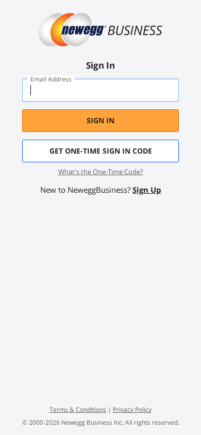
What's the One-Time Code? (100, 171)
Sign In (100, 120)
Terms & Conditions (77, 409)
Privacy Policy (132, 409)
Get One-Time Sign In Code (100, 151)
